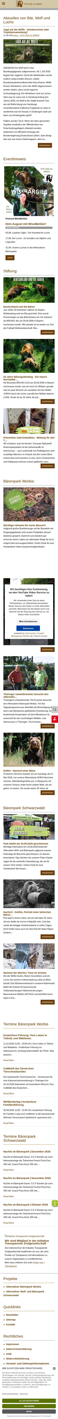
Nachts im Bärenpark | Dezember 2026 (27, 1151)
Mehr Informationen (28, 621)
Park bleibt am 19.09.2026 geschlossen (25, 843)
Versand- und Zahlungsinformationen (27, 1363)
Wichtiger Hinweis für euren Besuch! (24, 525)
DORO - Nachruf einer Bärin (19, 770)
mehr (10, 258)
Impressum (12, 1344)
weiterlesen (44, 145)
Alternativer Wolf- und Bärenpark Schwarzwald (23, 1293)
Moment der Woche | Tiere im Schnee (24, 973)
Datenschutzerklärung (19, 1349)
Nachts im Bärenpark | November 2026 (27, 1178)
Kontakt (10, 1324)
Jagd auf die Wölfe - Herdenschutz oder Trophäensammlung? (26, 31)
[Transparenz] (24, 1236)
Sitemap (11, 1319)
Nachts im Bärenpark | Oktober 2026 (25, 1204)
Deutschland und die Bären (19, 306)
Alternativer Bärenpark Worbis (23, 1286)
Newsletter (12, 1315)
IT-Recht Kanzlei (40, 636)
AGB (8, 1354)
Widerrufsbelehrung (17, 1358)
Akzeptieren (28, 628)
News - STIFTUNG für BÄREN (26, 35)
